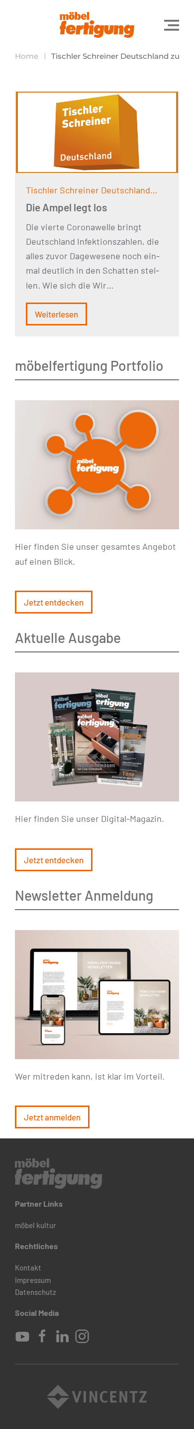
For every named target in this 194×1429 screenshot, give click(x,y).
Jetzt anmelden (52, 1117)
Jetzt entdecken (54, 602)
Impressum (33, 1279)
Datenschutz (35, 1291)
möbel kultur (35, 1225)
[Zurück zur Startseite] (97, 25)
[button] (171, 25)
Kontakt (28, 1267)
